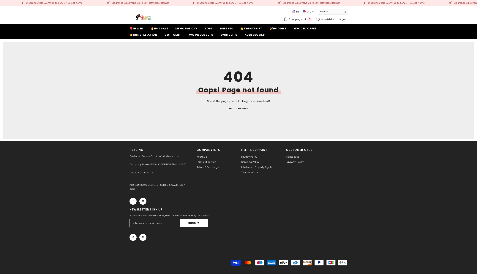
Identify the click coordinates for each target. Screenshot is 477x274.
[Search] (333, 12)
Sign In (343, 19)
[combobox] (330, 11)
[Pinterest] (142, 201)
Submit (193, 223)
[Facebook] (133, 201)
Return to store (239, 108)
